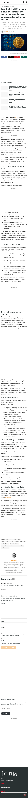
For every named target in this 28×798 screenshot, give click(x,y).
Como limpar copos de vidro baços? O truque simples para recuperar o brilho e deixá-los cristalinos (18, 87)
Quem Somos (16, 786)
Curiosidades (11, 6)
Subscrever (5, 713)
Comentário (4, 603)
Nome (3, 621)
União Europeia (5, 547)
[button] (14, 42)
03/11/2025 (15, 31)
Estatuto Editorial (4, 786)
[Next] (15, 114)
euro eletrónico (5, 543)
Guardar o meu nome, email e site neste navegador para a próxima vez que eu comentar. (14, 634)
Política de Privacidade (5, 787)
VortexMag (8, 497)
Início (2, 6)
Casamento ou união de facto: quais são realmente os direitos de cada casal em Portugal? (17, 101)
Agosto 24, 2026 (12, 90)
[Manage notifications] (24, 795)
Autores (10, 786)
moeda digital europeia (7, 545)
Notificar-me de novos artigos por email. (11, 643)
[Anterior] (13, 114)
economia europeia (14, 541)
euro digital (23, 541)
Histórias (6, 6)
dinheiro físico (5, 541)
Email (3, 627)
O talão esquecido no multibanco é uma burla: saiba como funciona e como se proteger (16, 94)
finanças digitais (14, 543)
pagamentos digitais (18, 545)
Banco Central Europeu (11, 539)
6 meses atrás (9, 583)
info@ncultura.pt (11, 780)
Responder (4, 589)
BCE (16, 117)
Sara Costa (8, 31)
